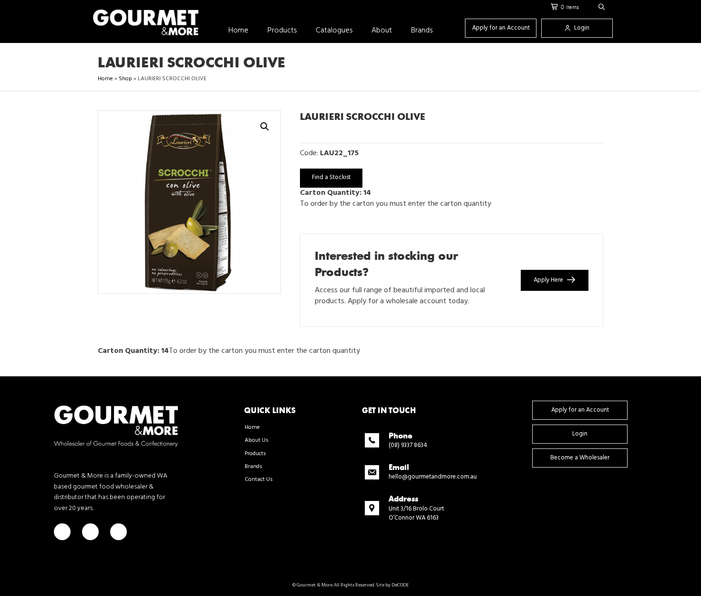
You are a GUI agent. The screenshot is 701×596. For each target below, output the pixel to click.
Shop (125, 79)
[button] (601, 7)
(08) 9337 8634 (408, 445)
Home (105, 79)
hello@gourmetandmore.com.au (433, 477)
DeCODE (400, 585)
